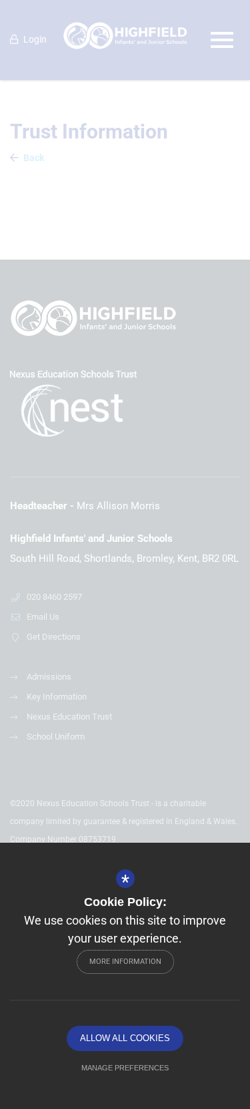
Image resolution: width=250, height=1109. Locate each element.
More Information (125, 961)
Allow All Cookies (125, 1038)
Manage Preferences (125, 1068)
